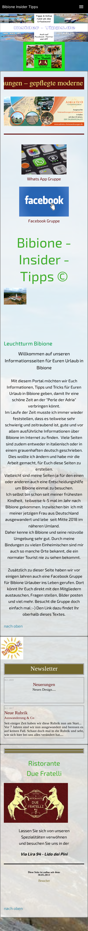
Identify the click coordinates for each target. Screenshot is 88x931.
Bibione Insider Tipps (20, 6)
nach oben (13, 908)
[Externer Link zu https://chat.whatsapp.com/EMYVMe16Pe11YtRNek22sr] (44, 172)
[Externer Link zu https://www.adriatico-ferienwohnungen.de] (44, 124)
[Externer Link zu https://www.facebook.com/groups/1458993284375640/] (44, 214)
